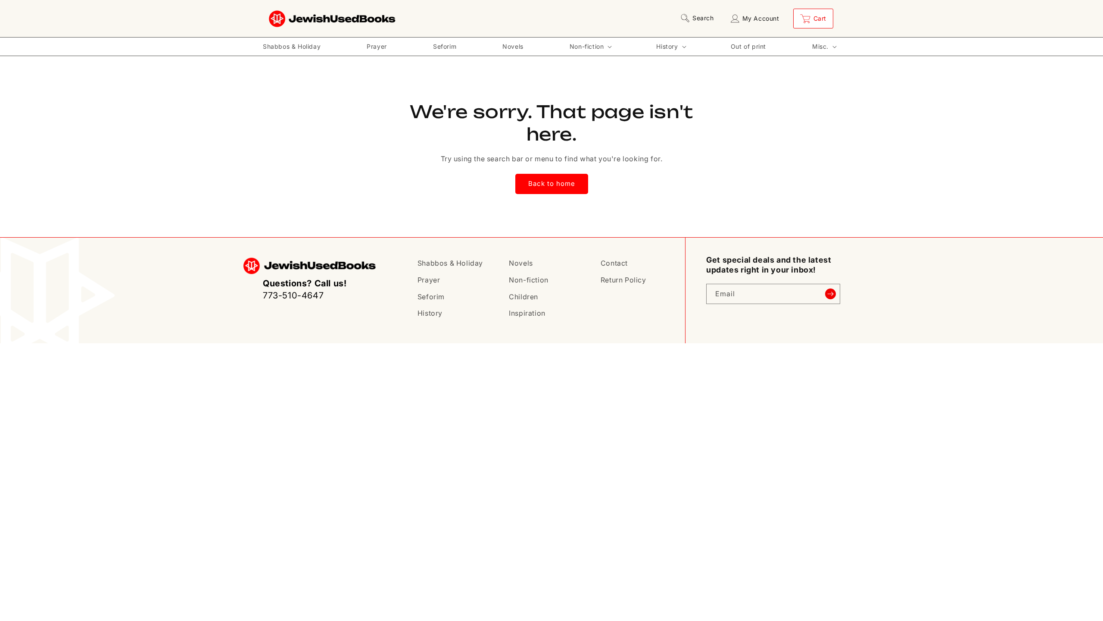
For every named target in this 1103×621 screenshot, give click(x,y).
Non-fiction (528, 280)
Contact (614, 263)
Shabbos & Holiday (450, 263)
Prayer (429, 280)
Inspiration (527, 313)
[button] (699, 18)
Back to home (551, 183)
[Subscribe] (830, 294)
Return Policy (623, 280)
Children (523, 296)
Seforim (431, 296)
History (430, 313)
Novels (521, 263)
